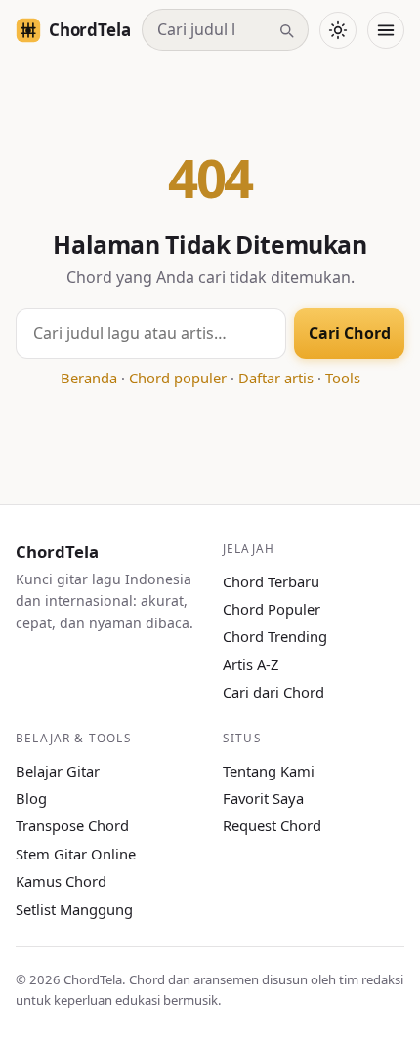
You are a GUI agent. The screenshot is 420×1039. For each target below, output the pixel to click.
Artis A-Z (250, 664)
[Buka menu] (385, 30)
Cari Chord (350, 332)
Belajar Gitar (58, 770)
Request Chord (272, 825)
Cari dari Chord (273, 691)
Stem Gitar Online (76, 853)
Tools (342, 377)
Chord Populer (271, 609)
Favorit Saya (263, 798)
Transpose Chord (72, 825)
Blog (31, 798)
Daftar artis (276, 377)
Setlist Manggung (74, 909)
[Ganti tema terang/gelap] (338, 30)
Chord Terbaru (271, 581)
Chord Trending (275, 636)
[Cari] (286, 30)
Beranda (89, 377)
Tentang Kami (269, 770)
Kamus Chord (61, 881)
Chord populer (178, 377)
